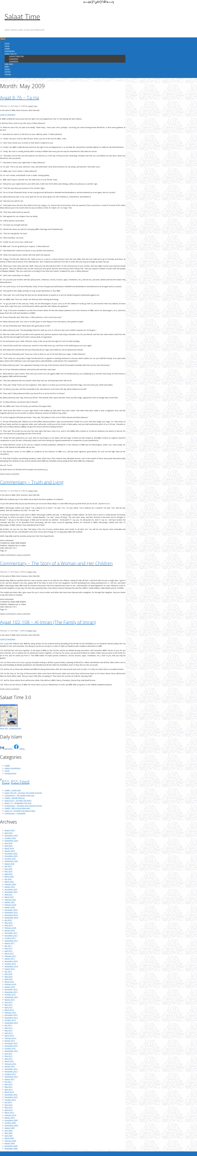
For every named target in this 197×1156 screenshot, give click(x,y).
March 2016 (9, 982)
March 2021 (9, 897)
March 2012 (9, 1092)
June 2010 (8, 1105)
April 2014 (9, 1033)
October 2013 (10, 1048)
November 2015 (11, 992)
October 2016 (10, 964)
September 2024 (11, 840)
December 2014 (11, 1015)
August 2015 (10, 999)
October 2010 (10, 1100)
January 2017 (10, 958)
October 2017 (10, 938)
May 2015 (8, 1005)
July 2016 (8, 971)
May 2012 (8, 1087)
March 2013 (9, 1061)
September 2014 (11, 1023)
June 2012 (8, 1084)
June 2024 (8, 843)
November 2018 (11, 915)
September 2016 (11, 966)
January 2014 (10, 1040)
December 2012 (11, 1069)
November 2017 (11, 935)
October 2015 (10, 994)
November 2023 (11, 856)
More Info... (4, 728)
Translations (13, 61)
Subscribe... (8, 748)
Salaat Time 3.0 (11, 53)
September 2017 (11, 940)
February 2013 (10, 1064)
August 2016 (10, 969)
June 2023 (8, 869)
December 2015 (11, 989)
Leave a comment (12, 474)
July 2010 (8, 1102)
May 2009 (8, 1133)
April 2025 (9, 833)
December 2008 (11, 1146)
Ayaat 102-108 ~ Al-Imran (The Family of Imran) (48, 622)
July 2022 (8, 879)
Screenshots (13, 59)
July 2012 (8, 1082)
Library (7, 69)
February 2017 (10, 956)
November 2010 (11, 1097)
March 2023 (9, 876)
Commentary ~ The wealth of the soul (19, 795)
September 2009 (11, 1125)
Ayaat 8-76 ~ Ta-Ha (19, 97)
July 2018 (8, 920)
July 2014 (8, 1025)
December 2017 (11, 933)
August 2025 (10, 830)
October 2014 (10, 1020)
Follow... (22, 748)
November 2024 (11, 835)
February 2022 (10, 884)
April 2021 (9, 894)
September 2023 (11, 861)
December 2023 (11, 853)
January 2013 (10, 1066)
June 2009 (8, 1130)
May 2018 (8, 922)
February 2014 (10, 1038)
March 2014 (9, 1035)
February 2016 (10, 984)
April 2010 (9, 1110)
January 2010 (10, 1117)
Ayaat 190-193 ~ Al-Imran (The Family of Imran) (23, 793)
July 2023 (8, 866)
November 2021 (11, 892)
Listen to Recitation (7, 114)
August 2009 (10, 1128)
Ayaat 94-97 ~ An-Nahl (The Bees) (18, 800)
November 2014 (11, 1017)
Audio (7, 66)
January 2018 (10, 930)
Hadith (7, 48)
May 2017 (8, 948)
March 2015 (9, 1010)
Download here (15, 728)
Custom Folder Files (16, 56)
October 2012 (10, 1074)
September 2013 (11, 1051)
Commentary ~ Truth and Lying (31, 482)
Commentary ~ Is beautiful (15, 813)
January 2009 (10, 1143)
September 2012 (11, 1076)
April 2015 (9, 1007)
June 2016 (8, 974)
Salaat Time (22, 16)
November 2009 (11, 1120)
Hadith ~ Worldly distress (15, 798)
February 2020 (10, 905)
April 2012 (9, 1089)
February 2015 (10, 1012)
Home (7, 43)
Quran (7, 46)
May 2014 (8, 1030)
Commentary (10, 51)
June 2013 (8, 1053)
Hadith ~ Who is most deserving (17, 808)
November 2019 (11, 912)
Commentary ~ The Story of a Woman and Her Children (56, 563)
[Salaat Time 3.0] (9, 726)
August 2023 (10, 864)
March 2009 (9, 1138)
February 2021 (10, 899)
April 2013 (9, 1058)
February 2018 (10, 928)
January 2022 (10, 887)
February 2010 (10, 1115)
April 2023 (9, 874)
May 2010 (8, 1107)
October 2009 (10, 1123)
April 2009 (9, 1135)
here (46, 469)
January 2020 (10, 907)
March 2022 (9, 881)
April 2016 (9, 979)
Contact (8, 71)
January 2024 (10, 851)
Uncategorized (10, 773)
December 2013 (11, 1043)
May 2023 (8, 871)
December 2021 (11, 889)
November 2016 (11, 961)
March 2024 (9, 848)
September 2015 (11, 997)
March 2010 (9, 1112)
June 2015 (8, 1002)
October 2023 (10, 858)
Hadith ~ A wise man (13, 790)
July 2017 (8, 946)
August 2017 (10, 943)
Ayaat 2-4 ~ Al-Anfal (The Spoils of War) (20, 811)
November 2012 (11, 1071)
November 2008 (11, 1148)
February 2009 (10, 1141)
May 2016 (8, 976)
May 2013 (8, 1056)
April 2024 (9, 846)
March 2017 (9, 953)
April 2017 (9, 951)
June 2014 (8, 1028)
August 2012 (10, 1079)
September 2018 (11, 917)
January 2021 (10, 902)
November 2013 (11, 1046)
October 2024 (10, 838)
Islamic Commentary (8, 555)
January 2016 (10, 987)
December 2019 (11, 910)
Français (8, 74)
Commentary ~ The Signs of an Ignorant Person (23, 805)
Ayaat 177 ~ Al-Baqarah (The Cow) (18, 803)
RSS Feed (20, 782)
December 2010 (11, 1094)
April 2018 (9, 925)
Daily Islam (9, 64)
